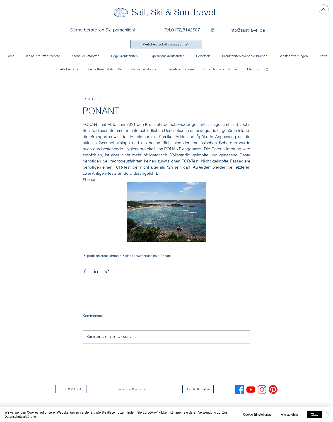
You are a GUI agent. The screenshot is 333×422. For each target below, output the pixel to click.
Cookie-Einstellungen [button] (258, 414)
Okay (314, 414)
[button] (267, 69)
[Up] (323, 9)
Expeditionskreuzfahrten (220, 69)
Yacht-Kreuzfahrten (144, 69)
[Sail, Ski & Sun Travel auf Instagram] (262, 389)
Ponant (166, 256)
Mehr (251, 69)
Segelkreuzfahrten (180, 69)
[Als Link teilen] (107, 271)
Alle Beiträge (69, 69)
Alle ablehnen (290, 414)
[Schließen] (327, 414)
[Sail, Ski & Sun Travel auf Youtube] (250, 389)
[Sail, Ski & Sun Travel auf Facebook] (239, 389)
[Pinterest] (273, 389)
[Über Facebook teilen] (85, 271)
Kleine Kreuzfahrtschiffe (104, 69)
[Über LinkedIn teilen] (96, 271)
